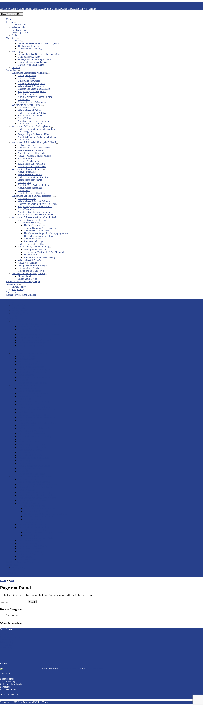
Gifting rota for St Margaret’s (31, 83)
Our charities (24, 99)
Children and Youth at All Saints (33, 113)
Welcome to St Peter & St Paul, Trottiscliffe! (32, 196)
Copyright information (10, 637)
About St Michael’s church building (34, 155)
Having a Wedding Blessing (31, 64)
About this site (7, 634)
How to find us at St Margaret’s (32, 102)
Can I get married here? (29, 56)
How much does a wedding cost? (33, 62)
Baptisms (16, 40)
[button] (101, 654)
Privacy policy (7, 642)
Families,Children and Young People (23, 281)
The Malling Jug (31, 254)
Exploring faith (19, 24)
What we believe (20, 27)
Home (9, 19)
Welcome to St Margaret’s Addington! (29, 72)
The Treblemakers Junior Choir (38, 236)
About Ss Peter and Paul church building (37, 137)
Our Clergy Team (20, 32)
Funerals (16, 67)
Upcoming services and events (32, 220)
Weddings (16, 51)
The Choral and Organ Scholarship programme (46, 233)
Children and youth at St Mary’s (33, 244)
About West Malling (27, 262)
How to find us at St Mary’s (31, 270)
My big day (11, 38)
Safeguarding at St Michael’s (31, 163)
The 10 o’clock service (34, 225)
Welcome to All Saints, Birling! (26, 105)
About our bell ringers (34, 241)
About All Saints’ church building (33, 121)
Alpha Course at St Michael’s (31, 153)
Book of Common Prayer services (40, 228)
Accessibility (6, 645)
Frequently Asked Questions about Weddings (39, 54)
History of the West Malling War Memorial (44, 252)
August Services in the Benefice (21, 295)
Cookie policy (6, 639)
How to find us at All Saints (31, 123)
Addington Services (27, 75)
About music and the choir (36, 230)
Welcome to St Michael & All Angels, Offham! (34, 142)
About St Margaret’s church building (35, 97)
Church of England (94, 668)
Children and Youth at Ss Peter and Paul (36, 129)
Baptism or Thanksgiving (30, 48)
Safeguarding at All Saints (30, 115)
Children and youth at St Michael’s (34, 147)
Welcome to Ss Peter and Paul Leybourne (31, 126)
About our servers (32, 238)
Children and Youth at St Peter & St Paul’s (37, 204)
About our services (27, 107)
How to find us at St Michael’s (32, 166)
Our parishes (12, 70)
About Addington (26, 94)
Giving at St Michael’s (28, 161)
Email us (4, 697)
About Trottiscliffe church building (34, 212)
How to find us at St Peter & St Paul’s (35, 214)
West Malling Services (28, 222)
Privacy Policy (19, 287)
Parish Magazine (25, 131)
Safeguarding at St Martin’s (30, 180)
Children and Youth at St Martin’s (33, 177)
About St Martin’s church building (34, 185)
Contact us (11, 292)
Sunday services (19, 30)
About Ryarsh (24, 182)
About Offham (25, 158)
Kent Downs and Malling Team (15, 3)
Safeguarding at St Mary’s (30, 268)
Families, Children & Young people (28, 273)
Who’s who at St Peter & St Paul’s (34, 201)
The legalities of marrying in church (34, 59)
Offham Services (26, 145)
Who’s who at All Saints (29, 110)
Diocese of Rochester (69, 668)
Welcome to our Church (29, 81)
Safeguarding (12, 284)
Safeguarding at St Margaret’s (32, 91)
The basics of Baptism (28, 46)
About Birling (24, 118)
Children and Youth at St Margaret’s (34, 89)
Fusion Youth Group (27, 278)
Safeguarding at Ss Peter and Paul (33, 134)
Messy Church (25, 276)
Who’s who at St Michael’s (30, 150)
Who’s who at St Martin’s (30, 174)
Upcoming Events (26, 78)
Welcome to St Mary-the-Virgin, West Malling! (34, 217)
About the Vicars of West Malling (39, 257)
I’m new (10, 22)
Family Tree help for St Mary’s (32, 265)
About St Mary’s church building (33, 246)
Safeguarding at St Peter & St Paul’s (35, 206)
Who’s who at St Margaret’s (31, 86)
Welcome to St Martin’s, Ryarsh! (27, 169)
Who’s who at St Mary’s (29, 260)
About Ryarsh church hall (30, 188)
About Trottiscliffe (26, 209)
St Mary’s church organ (35, 249)
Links (14, 35)
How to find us (25, 139)
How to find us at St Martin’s (31, 193)
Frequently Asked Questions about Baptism (38, 43)
